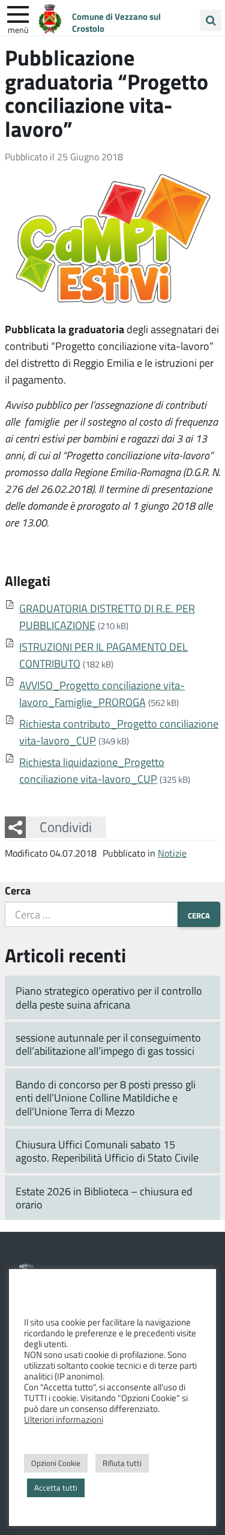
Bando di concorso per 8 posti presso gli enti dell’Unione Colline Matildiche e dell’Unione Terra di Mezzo (106, 1097)
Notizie (172, 853)
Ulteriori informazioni (63, 1419)
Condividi (66, 826)
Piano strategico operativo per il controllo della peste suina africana (109, 997)
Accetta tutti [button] (55, 1487)
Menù (18, 29)
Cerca (18, 890)
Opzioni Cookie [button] (55, 1463)
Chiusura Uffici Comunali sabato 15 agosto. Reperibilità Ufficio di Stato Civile (107, 1151)
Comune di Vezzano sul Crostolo (116, 22)
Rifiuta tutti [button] (122, 1463)
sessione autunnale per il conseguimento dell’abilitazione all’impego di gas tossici (108, 1044)
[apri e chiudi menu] (18, 13)
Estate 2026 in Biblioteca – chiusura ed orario (104, 1198)
